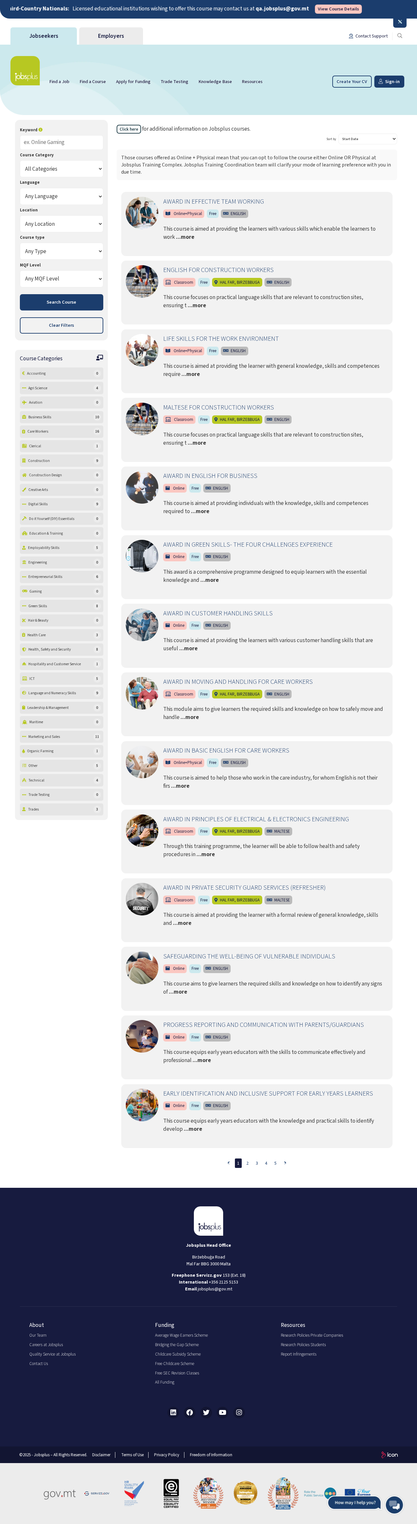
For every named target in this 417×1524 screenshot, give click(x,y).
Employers (111, 36)
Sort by (331, 139)
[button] (366, 1505)
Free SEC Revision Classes (177, 1373)
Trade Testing (174, 81)
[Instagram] (239, 1412)
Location (29, 210)
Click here (129, 129)
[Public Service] (320, 1493)
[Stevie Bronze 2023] (208, 1493)
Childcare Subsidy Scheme (178, 1354)
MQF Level (30, 265)
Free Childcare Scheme (174, 1364)
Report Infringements (298, 1354)
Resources (252, 81)
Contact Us (38, 1364)
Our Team (38, 1335)
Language (30, 182)
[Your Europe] (357, 1493)
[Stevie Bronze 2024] (283, 1493)
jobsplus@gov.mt (215, 1289)
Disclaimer (101, 1455)
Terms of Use (132, 1455)
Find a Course (92, 81)
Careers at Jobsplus (46, 1345)
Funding (164, 1325)
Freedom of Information (211, 1455)
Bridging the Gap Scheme (177, 1345)
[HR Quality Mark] (134, 1493)
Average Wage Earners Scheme (181, 1335)
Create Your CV (352, 81)
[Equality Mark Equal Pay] (171, 1493)
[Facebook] (189, 1412)
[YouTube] (222, 1412)
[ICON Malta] (389, 1455)
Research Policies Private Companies (312, 1335)
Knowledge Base (215, 81)
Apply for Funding (133, 81)
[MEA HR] (245, 1493)
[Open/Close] (400, 22)
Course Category (37, 155)
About (36, 1325)
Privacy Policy (166, 1455)
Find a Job (59, 81)
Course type (32, 237)
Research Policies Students (303, 1345)
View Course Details (310, 9)
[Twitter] (206, 1412)
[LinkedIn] (173, 1412)
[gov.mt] (59, 1493)
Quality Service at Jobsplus (52, 1354)
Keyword (29, 130)
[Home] (25, 70)
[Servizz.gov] (96, 1493)
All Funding (164, 1382)
